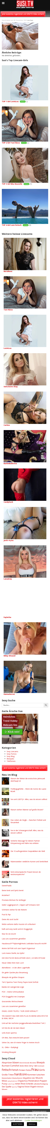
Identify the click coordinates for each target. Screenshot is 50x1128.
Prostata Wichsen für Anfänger (14, 900)
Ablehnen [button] (32, 1124)
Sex (3, 1086)
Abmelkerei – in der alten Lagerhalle (16, 967)
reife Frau (11, 1084)
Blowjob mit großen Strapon (13, 977)
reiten (17, 1083)
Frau (35, 1069)
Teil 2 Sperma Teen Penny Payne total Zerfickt (20, 982)
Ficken (22, 1070)
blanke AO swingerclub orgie (13, 987)
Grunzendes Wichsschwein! (12, 1001)
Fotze (28, 1070)
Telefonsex (11, 761)
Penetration (33, 1080)
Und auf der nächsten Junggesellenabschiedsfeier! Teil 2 (23, 1023)
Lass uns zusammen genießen (14, 939)
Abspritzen (7, 1062)
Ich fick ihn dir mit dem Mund (13, 1028)
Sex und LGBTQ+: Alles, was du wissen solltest (29, 799)
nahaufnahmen (12, 1081)
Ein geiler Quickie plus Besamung (15, 972)
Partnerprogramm (39, 1111)
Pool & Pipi (6, 914)
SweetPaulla (6, 885)
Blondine (33, 1063)
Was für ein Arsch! (9, 934)
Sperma (14, 1087)
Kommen (31, 1074)
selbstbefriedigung (40, 1084)
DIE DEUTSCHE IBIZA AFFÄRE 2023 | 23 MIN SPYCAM (23, 958)
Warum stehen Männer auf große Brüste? (27, 809)
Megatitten (27, 1078)
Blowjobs (10, 759)
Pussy (4, 1083)
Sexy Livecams (12, 751)
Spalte (8, 1086)
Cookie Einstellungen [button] (33, 1120)
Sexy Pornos (12, 754)
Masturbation (7, 1078)
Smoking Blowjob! (9, 1052)
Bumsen (6, 1065)
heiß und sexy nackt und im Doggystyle (17, 929)
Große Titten (8, 1074)
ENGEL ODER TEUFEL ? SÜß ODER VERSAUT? (20, 1011)
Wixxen (4, 1089)
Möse (4, 1080)
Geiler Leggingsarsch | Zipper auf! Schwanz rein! (21, 905)
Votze (27, 1086)
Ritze (23, 1083)
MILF (33, 1078)
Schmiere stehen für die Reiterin (14, 910)
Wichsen (40, 1087)
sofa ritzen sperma (9, 1033)
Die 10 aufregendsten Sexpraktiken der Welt (28, 851)
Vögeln (33, 1086)
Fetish (15, 1070)
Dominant (40, 1066)
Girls (42, 1070)
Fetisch (6, 1070)
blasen (15, 1062)
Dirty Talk (33, 1066)
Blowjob (41, 1062)
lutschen (40, 1074)
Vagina (20, 1086)
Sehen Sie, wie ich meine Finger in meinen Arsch (20, 1042)
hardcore (20, 1074)
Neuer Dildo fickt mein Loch (13, 963)
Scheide (29, 1083)
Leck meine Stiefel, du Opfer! (13, 953)
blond (22, 1063)
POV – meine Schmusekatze (13, 992)
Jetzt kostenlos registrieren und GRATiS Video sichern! (23, 14)
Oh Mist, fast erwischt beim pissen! (15, 1038)
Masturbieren (17, 1078)
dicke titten (24, 1066)
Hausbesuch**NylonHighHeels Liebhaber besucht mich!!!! (24, 943)
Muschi (39, 1077)
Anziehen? (6, 895)
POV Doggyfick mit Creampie (13, 996)
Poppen (43, 1080)
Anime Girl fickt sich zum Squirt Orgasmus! (18, 948)
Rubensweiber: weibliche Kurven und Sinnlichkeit (29, 861)
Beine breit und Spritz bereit (13, 890)
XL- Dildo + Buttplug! (10, 1047)
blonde (26, 1063)
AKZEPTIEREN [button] (17, 1124)
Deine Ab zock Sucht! (10, 919)
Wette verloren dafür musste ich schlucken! (19, 924)
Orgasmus (23, 1080)
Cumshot (14, 1065)
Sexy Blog (10, 756)
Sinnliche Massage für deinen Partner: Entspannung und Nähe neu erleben (25, 842)
